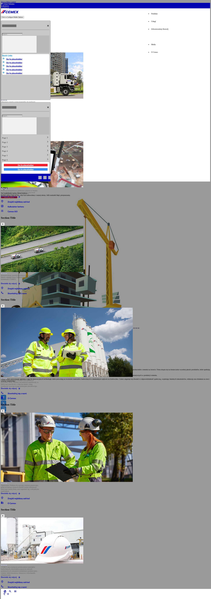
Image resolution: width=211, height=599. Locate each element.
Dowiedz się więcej (9, 197)
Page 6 (25, 159)
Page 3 (25, 146)
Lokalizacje (5, 8)
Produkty (154, 14)
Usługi (153, 21)
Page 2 (25, 142)
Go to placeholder (14, 59)
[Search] (19, 44)
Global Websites (8, 4)
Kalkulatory (5, 6)
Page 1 (25, 137)
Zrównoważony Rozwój (159, 29)
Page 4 (25, 150)
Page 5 (25, 155)
